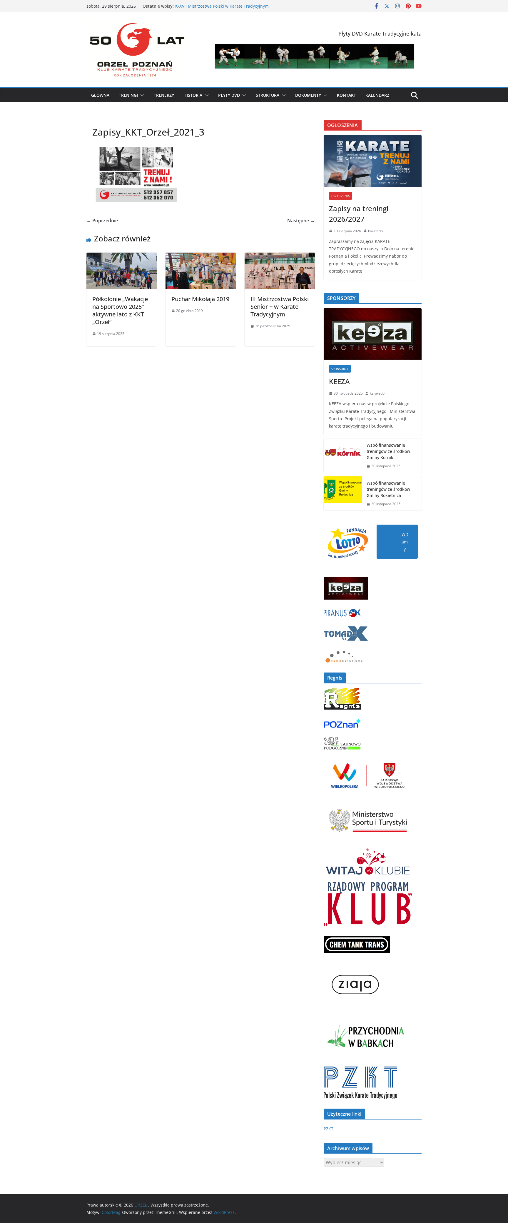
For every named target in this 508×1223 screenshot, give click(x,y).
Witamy (405, 541)
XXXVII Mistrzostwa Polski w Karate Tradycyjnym (222, 6)
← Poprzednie (102, 220)
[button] (141, 95)
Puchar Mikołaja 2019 (200, 299)
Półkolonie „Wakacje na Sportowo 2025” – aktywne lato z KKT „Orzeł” (120, 310)
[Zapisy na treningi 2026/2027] (373, 160)
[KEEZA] (373, 334)
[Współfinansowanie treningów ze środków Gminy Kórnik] (343, 455)
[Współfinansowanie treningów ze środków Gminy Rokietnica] (343, 493)
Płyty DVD (229, 95)
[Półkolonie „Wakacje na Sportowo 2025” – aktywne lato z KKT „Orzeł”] (121, 256)
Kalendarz (377, 95)
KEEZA (339, 381)
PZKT (328, 1129)
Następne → (301, 220)
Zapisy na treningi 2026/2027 (358, 213)
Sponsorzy (339, 369)
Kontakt (346, 95)
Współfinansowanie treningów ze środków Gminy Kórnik (388, 451)
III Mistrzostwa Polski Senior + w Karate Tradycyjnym (279, 306)
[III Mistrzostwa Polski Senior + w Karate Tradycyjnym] (280, 256)
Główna (100, 95)
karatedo (375, 230)
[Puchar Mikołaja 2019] (201, 256)
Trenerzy (164, 95)
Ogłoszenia (340, 196)
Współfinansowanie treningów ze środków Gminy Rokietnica (388, 489)
